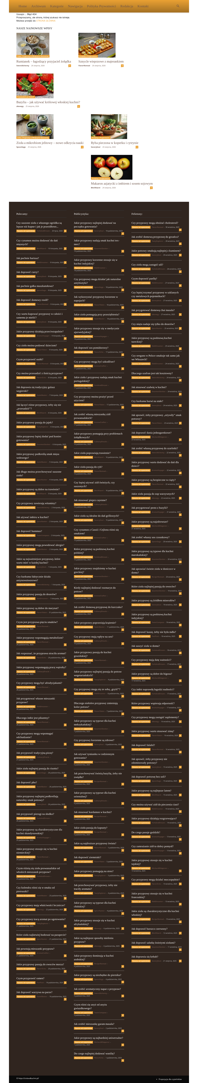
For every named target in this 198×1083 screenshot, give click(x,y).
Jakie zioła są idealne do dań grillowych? (96, 515)
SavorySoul (95, 147)
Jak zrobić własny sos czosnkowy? (150, 537)
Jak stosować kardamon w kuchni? (93, 812)
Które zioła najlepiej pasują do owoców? (153, 586)
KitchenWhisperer (102, 1042)
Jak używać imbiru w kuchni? (32, 517)
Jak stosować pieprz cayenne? (90, 500)
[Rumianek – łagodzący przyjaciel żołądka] (43, 45)
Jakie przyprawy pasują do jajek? (34, 422)
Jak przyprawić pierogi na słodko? (35, 814)
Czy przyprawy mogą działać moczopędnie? (155, 879)
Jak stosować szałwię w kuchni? (149, 387)
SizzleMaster (42, 395)
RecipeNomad (100, 781)
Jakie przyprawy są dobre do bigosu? (151, 673)
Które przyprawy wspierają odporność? (153, 703)
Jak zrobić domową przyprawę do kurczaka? (98, 607)
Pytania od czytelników (25, 231)
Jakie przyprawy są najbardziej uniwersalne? (98, 1037)
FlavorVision (42, 349)
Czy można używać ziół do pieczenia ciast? (155, 804)
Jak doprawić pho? (26, 782)
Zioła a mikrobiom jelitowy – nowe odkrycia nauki (50, 143)
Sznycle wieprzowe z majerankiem (101, 61)
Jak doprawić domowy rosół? (32, 299)
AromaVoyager (43, 336)
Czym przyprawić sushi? (29, 359)
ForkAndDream (43, 231)
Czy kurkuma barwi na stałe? (147, 401)
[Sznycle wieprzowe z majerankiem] (101, 45)
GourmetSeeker (43, 444)
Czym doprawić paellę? (144, 278)
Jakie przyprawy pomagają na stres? (94, 871)
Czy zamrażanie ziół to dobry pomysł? (152, 846)
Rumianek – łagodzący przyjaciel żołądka (43, 61)
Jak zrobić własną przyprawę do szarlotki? (154, 448)
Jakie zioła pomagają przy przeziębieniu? (96, 314)
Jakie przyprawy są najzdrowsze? (149, 521)
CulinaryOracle (43, 671)
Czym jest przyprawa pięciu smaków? (37, 622)
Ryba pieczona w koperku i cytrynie (114, 143)
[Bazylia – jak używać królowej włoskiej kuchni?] (48, 85)
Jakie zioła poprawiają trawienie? (92, 453)
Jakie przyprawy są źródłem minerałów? (153, 600)
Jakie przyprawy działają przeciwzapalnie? (40, 331)
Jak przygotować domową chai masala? (153, 310)
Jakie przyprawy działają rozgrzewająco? (154, 818)
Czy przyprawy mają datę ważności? (151, 659)
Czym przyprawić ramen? (30, 978)
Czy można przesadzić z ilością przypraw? (39, 373)
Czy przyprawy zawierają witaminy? (36, 503)
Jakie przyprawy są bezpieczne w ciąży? (153, 479)
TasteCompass (43, 535)
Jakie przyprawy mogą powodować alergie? (40, 545)
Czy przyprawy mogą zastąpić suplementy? (155, 717)
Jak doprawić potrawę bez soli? (148, 776)
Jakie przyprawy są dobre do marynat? (37, 608)
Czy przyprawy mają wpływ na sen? (93, 636)
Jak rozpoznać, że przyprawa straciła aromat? (41, 653)
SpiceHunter (42, 479)
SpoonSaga (21, 147)
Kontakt (143, 6)
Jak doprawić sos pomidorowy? (91, 347)
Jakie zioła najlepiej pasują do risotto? (37, 768)
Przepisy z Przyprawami (88, 56)
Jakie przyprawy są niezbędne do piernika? (97, 975)
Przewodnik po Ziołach (25, 97)
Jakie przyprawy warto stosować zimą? (152, 731)
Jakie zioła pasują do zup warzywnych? (153, 493)
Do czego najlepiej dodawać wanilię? (94, 1053)
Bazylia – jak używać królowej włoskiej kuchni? (48, 102)
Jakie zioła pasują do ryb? (88, 466)
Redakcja (126, 6)
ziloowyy (20, 106)
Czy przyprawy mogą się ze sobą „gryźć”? (97, 689)
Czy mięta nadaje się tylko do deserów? (153, 324)
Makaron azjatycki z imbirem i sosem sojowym (122, 183)
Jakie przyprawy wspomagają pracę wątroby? (41, 667)
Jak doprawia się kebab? (144, 956)
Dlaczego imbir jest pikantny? (32, 717)
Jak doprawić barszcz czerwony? (149, 928)
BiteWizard (95, 187)
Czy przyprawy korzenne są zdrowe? (94, 740)
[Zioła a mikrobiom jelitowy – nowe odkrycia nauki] (50, 126)
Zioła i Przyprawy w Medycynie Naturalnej (33, 56)
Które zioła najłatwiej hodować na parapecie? (41, 934)
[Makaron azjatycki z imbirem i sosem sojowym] (122, 167)
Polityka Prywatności (101, 6)
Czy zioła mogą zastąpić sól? (147, 264)
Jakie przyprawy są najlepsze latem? (151, 790)
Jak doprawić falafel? (143, 745)
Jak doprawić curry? (27, 272)
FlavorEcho (41, 377)
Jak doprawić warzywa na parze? (34, 992)
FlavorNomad (84, 65)
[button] (178, 6)
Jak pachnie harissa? (27, 258)
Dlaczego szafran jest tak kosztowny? (152, 373)
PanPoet (40, 982)
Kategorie (57, 6)
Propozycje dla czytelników (170, 1079)
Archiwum (38, 6)
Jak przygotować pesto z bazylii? (149, 507)
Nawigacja (75, 6)
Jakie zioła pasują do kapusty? (90, 827)
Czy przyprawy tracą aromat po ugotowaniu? (41, 919)
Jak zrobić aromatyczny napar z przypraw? (97, 989)
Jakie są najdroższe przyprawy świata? (95, 843)
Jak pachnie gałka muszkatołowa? (35, 286)
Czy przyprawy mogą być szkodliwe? (94, 361)
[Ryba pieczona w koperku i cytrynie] (114, 126)
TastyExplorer (42, 427)
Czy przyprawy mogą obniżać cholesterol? (154, 222)
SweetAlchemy (22, 65)
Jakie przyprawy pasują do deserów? (36, 594)
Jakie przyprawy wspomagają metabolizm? (39, 637)
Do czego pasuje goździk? (145, 832)
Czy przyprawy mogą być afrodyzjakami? (39, 682)
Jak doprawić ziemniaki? (87, 857)
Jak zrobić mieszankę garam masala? (94, 1023)
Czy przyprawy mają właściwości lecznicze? (40, 905)
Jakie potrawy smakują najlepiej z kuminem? (156, 250)
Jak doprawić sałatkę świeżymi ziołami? (153, 942)
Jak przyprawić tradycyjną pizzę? (34, 752)
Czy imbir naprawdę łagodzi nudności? (152, 689)
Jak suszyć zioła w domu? (145, 645)
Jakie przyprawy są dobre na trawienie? (38, 489)
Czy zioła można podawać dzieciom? (36, 345)
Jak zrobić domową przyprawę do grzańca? (155, 236)
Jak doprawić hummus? (29, 531)
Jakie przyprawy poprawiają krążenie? (95, 622)
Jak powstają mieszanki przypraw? (35, 948)
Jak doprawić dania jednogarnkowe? (151, 432)
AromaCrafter (43, 953)
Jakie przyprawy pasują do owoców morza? (40, 964)
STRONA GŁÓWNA (45, 20)
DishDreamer (42, 262)
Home (23, 6)
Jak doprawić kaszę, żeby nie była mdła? (153, 632)
